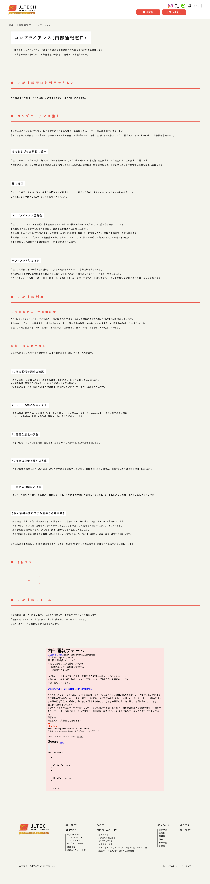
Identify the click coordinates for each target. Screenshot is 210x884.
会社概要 (163, 829)
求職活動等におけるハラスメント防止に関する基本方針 (122, 848)
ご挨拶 (162, 833)
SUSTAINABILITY (24, 25)
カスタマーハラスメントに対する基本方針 (116, 851)
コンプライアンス (105, 841)
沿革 (161, 839)
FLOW (25, 580)
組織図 (162, 836)
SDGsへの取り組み (107, 838)
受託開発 (71, 847)
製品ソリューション (75, 835)
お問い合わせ (174, 12)
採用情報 (148, 12)
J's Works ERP (76, 838)
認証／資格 (103, 835)
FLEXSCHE (75, 840)
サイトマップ (186, 866)
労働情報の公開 (105, 844)
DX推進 (162, 846)
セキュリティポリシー (171, 866)
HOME (10, 25)
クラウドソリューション (76, 843)
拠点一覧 (163, 843)
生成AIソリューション (76, 850)
